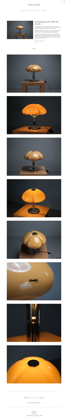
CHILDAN (34, 5)
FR (60, 1)
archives (30, 10)
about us (37, 10)
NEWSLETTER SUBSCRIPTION (34, 402)
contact (44, 10)
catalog (23, 10)
